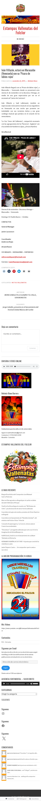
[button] (20, 195)
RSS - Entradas (6, 642)
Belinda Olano (32, 81)
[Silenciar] (31, 684)
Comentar (32, 348)
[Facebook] (3, 725)
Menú (21, 39)
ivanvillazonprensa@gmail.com (20, 262)
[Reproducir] (4, 684)
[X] (3, 738)
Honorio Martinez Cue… (14, 776)
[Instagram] (3, 713)
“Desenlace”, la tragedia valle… (29, 753)
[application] (20, 684)
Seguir (5, 668)
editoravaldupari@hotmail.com (13, 257)
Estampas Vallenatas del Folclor (20, 30)
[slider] (36, 683)
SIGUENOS (5, 699)
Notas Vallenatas (19, 283)
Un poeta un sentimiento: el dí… (28, 765)
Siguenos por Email (9, 648)
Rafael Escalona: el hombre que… (29, 759)
